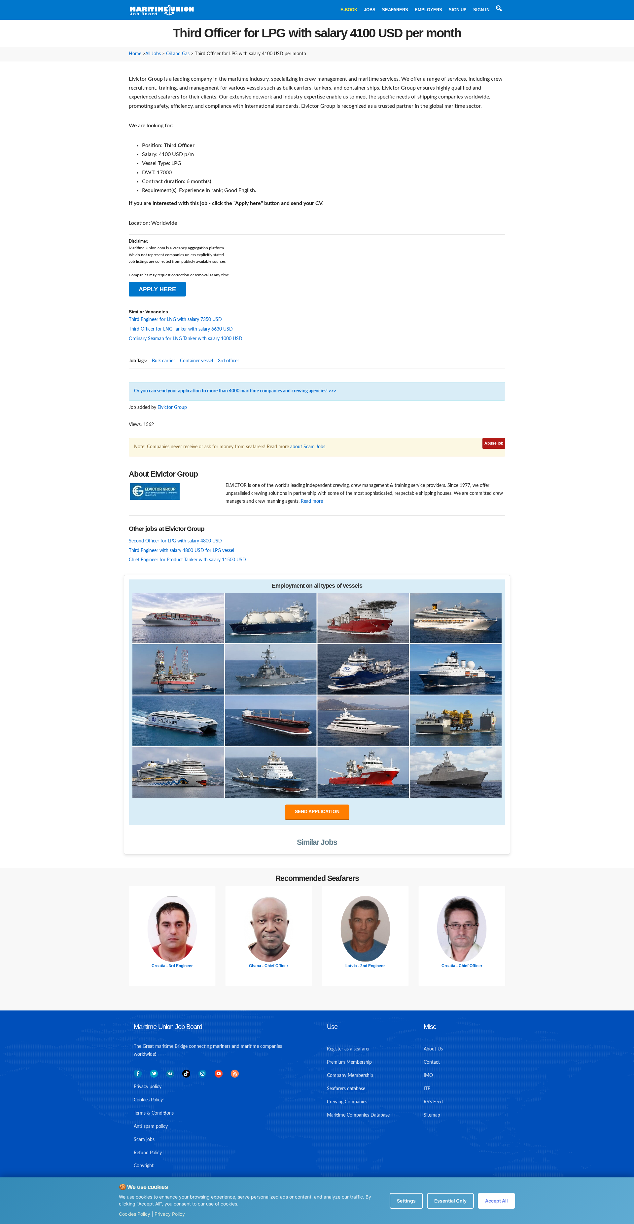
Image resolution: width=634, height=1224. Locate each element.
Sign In (481, 9)
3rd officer (228, 361)
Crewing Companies (347, 1102)
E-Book (348, 9)
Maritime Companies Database (358, 1115)
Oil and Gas (178, 54)
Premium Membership (349, 1062)
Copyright (144, 1166)
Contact (432, 1062)
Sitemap (432, 1115)
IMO (428, 1075)
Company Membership (350, 1075)
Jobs (369, 9)
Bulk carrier (163, 361)
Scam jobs (144, 1139)
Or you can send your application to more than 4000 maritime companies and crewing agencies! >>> (235, 391)
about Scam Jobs (307, 447)
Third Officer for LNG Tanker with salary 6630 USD (181, 329)
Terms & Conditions (154, 1113)
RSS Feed (433, 1102)
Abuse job (493, 443)
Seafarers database (346, 1088)
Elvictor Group (172, 407)
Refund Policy (148, 1153)
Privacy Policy (170, 1214)
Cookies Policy (134, 1214)
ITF (427, 1088)
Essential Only (450, 1201)
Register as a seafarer (348, 1049)
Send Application (317, 811)
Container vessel (196, 361)
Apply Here (157, 289)
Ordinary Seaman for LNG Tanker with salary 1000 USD (185, 338)
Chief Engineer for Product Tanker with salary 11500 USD (187, 560)
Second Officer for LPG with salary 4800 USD (175, 541)
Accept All (496, 1201)
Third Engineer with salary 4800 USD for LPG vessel (181, 550)
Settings (406, 1201)
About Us (433, 1049)
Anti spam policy (151, 1126)
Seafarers (395, 9)
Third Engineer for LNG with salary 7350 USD (175, 319)
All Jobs (153, 54)
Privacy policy (147, 1087)
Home (135, 54)
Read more (312, 501)
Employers (428, 9)
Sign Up (458, 9)
